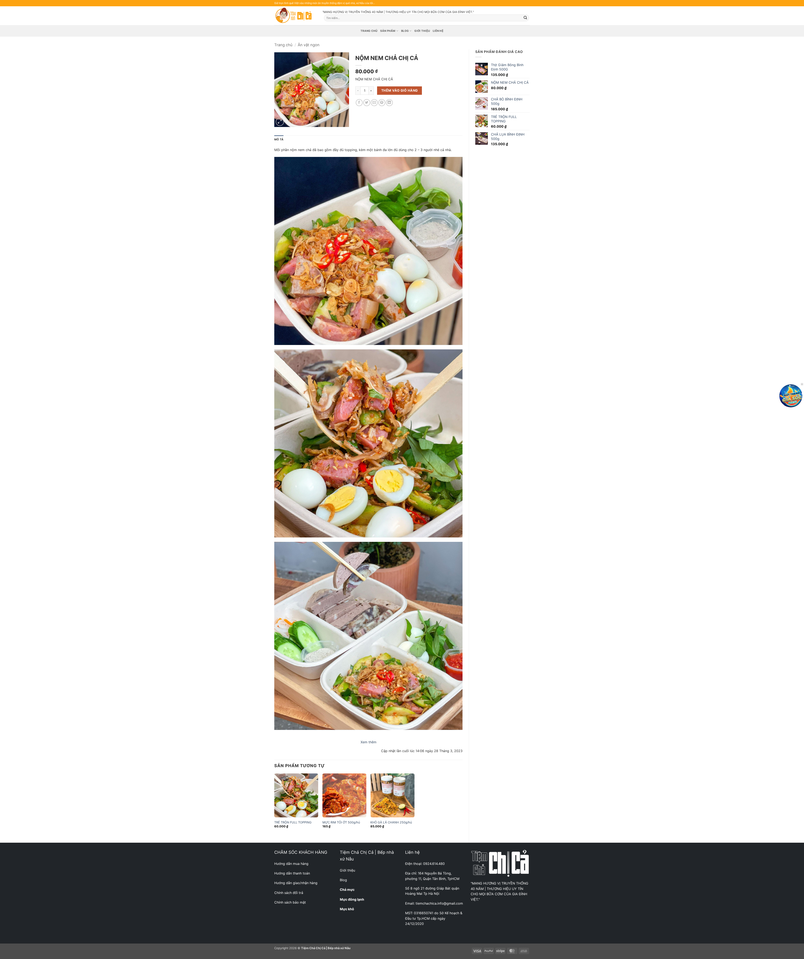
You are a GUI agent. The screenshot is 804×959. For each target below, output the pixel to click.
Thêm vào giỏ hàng (399, 90)
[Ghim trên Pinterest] (381, 102)
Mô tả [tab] (278, 139)
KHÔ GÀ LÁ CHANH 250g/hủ (391, 822)
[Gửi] (525, 18)
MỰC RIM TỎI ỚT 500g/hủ (341, 822)
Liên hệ (438, 30)
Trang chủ (369, 30)
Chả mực (347, 889)
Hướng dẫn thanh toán (292, 873)
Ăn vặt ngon (309, 44)
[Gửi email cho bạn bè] (374, 102)
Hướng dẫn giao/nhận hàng (295, 883)
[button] (280, 122)
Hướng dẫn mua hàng (291, 864)
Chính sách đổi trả (288, 893)
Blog (405, 30)
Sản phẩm (387, 30)
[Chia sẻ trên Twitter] (366, 102)
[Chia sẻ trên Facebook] (359, 102)
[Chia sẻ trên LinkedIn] (389, 102)
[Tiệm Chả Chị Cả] (295, 15)
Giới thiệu (422, 30)
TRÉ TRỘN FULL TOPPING (293, 822)
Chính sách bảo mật (290, 902)
